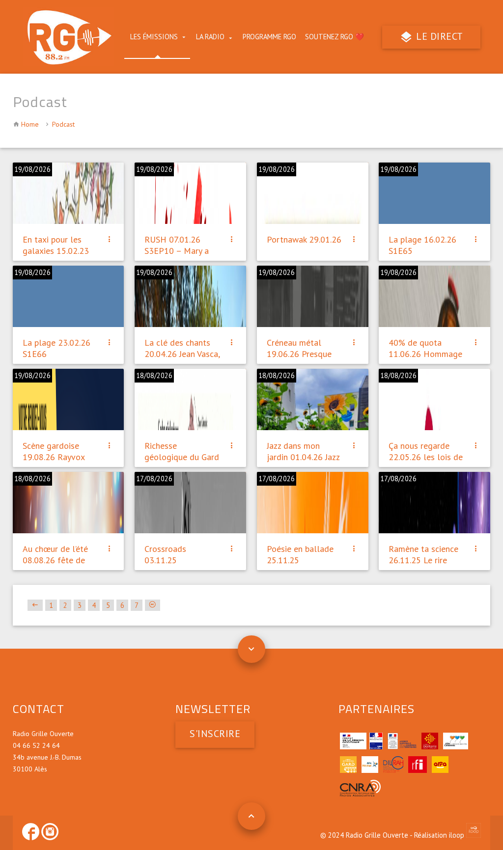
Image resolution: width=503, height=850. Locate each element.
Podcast (63, 124)
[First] (35, 605)
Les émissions (154, 36)
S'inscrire (215, 733)
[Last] (152, 605)
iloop (457, 835)
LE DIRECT (438, 36)
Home (30, 124)
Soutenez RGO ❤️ (334, 36)
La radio (210, 36)
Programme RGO (269, 36)
